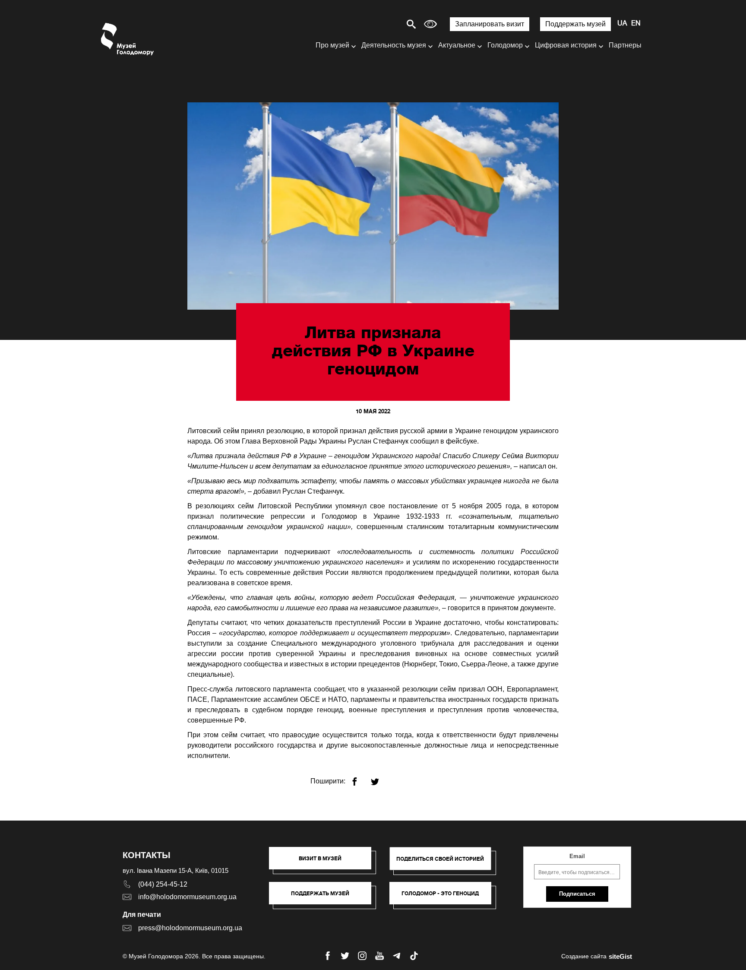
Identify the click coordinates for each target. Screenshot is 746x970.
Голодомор (505, 45)
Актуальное (456, 45)
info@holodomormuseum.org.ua (187, 896)
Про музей (332, 45)
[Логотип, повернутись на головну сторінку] (128, 39)
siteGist (620, 956)
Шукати (381, 24)
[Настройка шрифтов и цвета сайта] (430, 24)
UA (622, 24)
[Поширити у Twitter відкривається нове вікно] (380, 778)
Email (577, 856)
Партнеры (625, 45)
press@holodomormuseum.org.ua (190, 928)
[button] (324, 862)
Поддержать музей (575, 24)
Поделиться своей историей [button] (440, 859)
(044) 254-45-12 (162, 884)
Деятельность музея (393, 45)
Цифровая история (566, 45)
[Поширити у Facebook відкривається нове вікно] (360, 778)
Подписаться (577, 894)
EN (636, 24)
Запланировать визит (489, 24)
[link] (324, 897)
